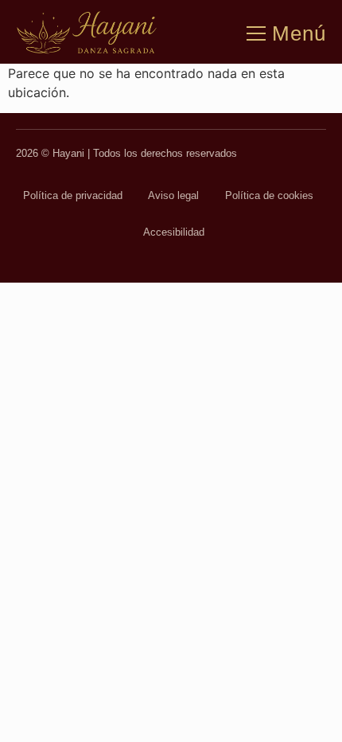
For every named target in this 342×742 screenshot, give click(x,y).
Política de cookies (269, 195)
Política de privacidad (72, 195)
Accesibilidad (173, 232)
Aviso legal (173, 195)
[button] (256, 28)
